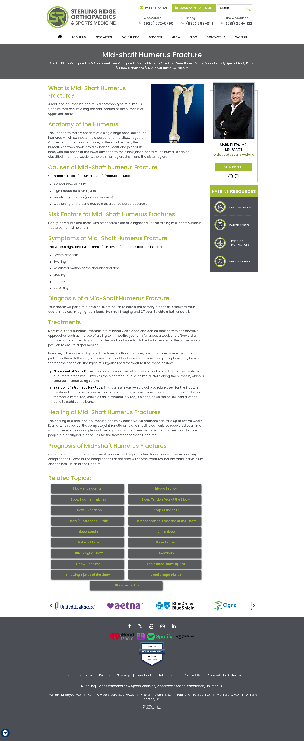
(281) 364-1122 (239, 23)
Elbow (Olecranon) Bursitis (88, 521)
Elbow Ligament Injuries (88, 499)
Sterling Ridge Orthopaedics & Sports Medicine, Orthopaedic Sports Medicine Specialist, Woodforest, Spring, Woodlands (136, 63)
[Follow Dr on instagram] (162, 626)
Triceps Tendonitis (166, 510)
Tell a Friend (168, 675)
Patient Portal (156, 8)
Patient (234, 191)
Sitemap (123, 675)
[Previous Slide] (230, 175)
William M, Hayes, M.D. (65, 695)
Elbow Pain (166, 553)
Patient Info (130, 37)
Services (155, 37)
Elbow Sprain (88, 532)
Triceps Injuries (165, 488)
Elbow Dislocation (88, 510)
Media (176, 37)
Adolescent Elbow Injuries (165, 564)
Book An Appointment (196, 8)
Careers (241, 37)
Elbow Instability (127, 585)
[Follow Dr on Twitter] (140, 626)
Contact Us (216, 37)
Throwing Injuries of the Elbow (88, 575)
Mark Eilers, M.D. (228, 695)
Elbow (250, 63)
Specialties (103, 37)
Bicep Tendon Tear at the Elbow (166, 499)
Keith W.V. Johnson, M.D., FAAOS (111, 695)
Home (59, 38)
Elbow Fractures (88, 564)
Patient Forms (239, 225)
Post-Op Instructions (240, 242)
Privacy (104, 675)
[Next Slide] (237, 175)
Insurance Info (239, 261)
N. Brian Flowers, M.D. (156, 695)
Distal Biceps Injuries (165, 575)
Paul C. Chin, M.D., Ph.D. (193, 695)
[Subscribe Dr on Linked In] (174, 626)
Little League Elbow (88, 553)
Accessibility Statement (225, 675)
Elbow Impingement (88, 488)
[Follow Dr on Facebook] (129, 626)
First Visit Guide (240, 207)
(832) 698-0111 (199, 23)
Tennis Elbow (165, 532)
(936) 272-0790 (158, 23)
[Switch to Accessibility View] (5, 733)
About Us (79, 37)
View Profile (233, 167)
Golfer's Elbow (88, 542)
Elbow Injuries (166, 542)
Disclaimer (84, 675)
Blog (193, 37)
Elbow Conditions (131, 68)
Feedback (144, 675)
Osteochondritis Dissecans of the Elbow (165, 521)
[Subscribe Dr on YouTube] (151, 626)
